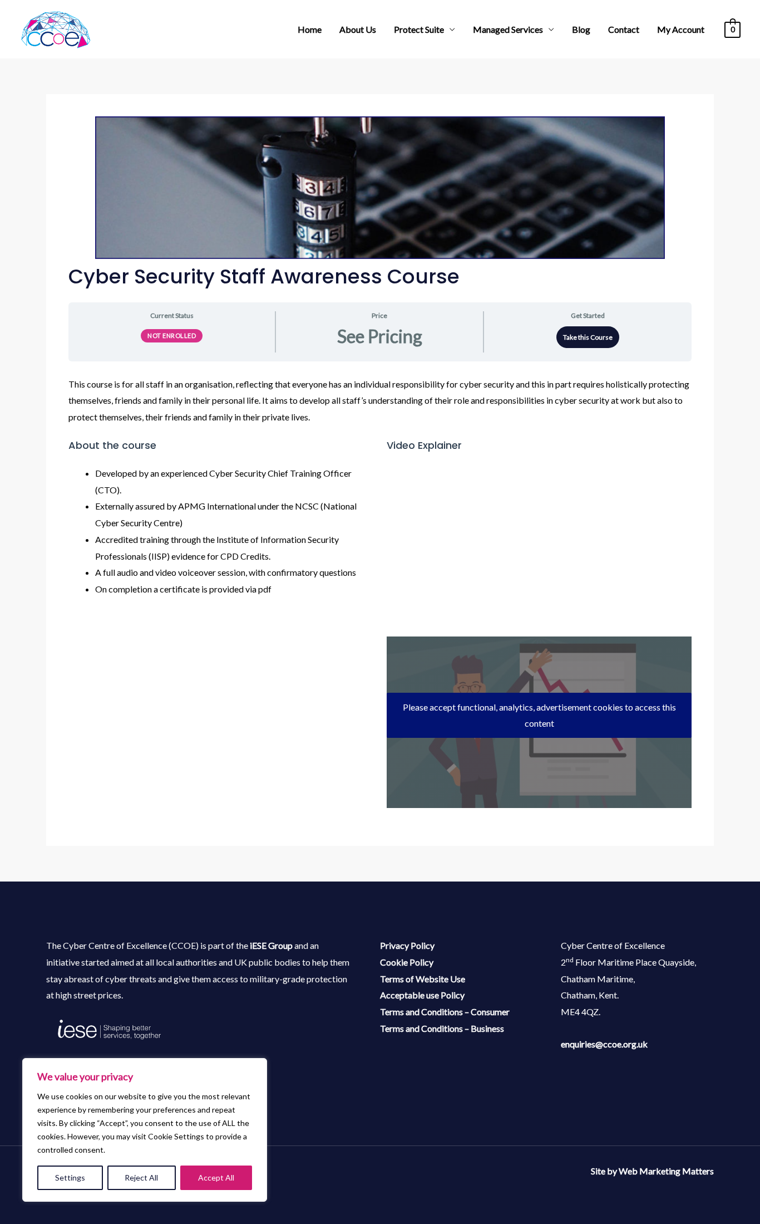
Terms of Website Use (422, 978)
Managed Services (508, 29)
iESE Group (271, 945)
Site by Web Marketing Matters (652, 1171)
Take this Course (588, 337)
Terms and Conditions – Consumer (445, 1011)
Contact (623, 29)
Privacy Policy (407, 945)
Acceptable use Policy (422, 995)
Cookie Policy (406, 962)
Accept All (216, 1177)
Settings (70, 1177)
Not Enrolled (171, 335)
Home (310, 29)
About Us (357, 29)
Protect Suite (419, 29)
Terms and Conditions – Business (442, 1028)
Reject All (141, 1177)
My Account (680, 29)
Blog (581, 29)
